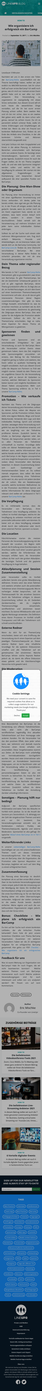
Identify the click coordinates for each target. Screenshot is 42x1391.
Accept (25, 715)
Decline (17, 715)
